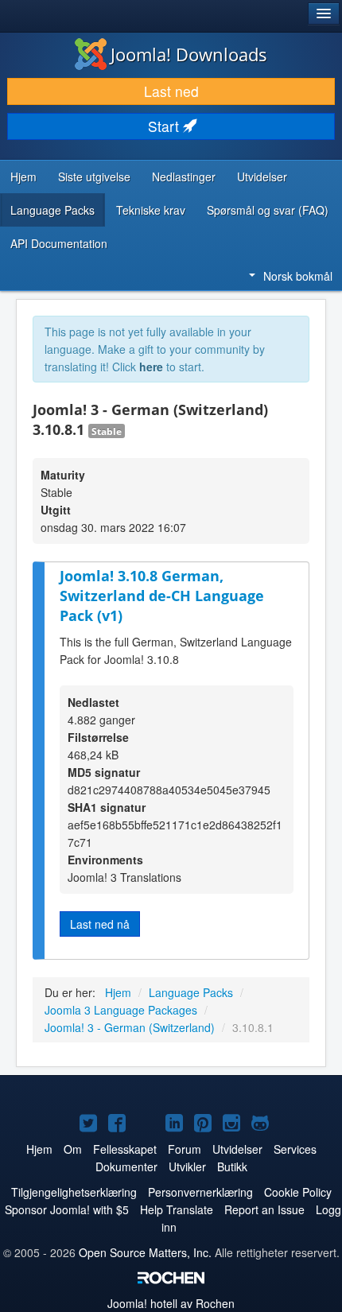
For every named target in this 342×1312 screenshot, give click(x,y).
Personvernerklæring (200, 1192)
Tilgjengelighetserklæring (74, 1192)
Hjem (23, 176)
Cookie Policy (298, 1192)
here (151, 367)
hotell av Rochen (171, 1303)
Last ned (171, 91)
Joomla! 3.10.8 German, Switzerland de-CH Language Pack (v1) (162, 595)
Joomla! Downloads (189, 54)
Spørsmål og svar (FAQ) (267, 210)
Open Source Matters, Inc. (145, 1252)
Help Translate (176, 1209)
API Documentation (58, 243)
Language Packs (52, 210)
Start (165, 126)
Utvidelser (262, 176)
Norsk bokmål (297, 276)
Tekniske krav (150, 210)
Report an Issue (264, 1209)
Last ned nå (100, 924)
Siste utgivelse (94, 176)
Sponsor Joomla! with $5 (67, 1209)
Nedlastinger (184, 176)
